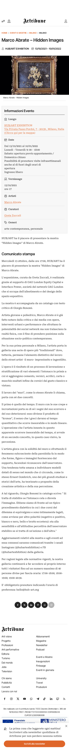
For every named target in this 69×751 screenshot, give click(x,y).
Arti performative (10, 649)
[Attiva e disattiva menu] (3, 21)
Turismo (6, 658)
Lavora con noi (9, 691)
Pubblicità (7, 682)
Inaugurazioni (43, 661)
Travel (39, 682)
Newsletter (41, 645)
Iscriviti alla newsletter (34, 743)
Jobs (4, 667)
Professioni (7, 645)
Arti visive (7, 636)
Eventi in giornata (45, 670)
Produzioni (41, 687)
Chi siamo (7, 678)
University (41, 678)
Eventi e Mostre (18, 33)
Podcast (40, 649)
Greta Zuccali (12, 215)
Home (4, 33)
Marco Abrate (12, 202)
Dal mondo (7, 662)
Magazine (41, 640)
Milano (33, 33)
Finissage (41, 665)
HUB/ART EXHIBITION (17, 48)
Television (7, 671)
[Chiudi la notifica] (66, 725)
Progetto (6, 640)
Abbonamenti (43, 636)
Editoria (5, 653)
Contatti (6, 687)
